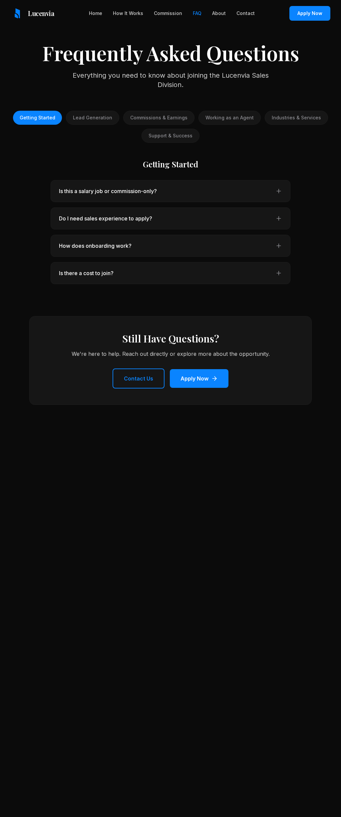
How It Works (128, 13)
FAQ (197, 13)
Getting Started (37, 117)
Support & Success (170, 135)
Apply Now (309, 13)
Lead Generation (92, 117)
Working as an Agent (229, 117)
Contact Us (138, 378)
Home (95, 13)
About (219, 13)
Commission (168, 13)
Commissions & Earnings (158, 117)
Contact (245, 13)
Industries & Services (296, 117)
